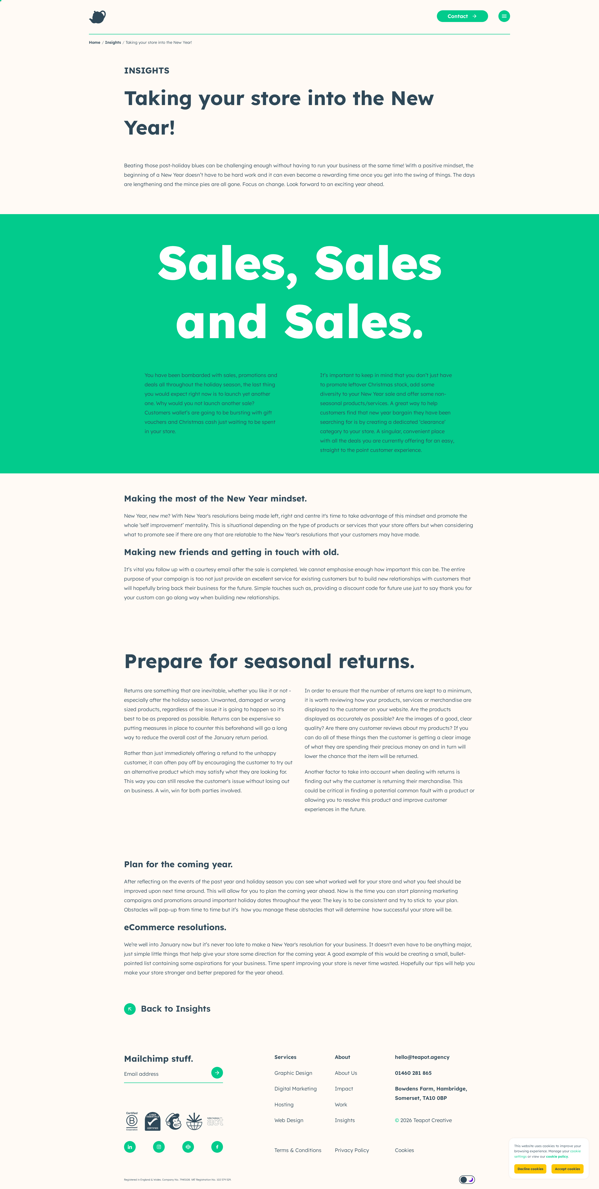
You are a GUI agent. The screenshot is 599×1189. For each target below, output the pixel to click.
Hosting (284, 1104)
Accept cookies (567, 1169)
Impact (344, 1088)
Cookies (404, 1150)
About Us (346, 1073)
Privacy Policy (352, 1150)
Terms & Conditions (297, 1150)
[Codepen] (188, 1148)
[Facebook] (217, 1148)
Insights (113, 42)
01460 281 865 (413, 1073)
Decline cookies (530, 1169)
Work (341, 1104)
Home (94, 42)
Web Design (288, 1120)
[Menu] (504, 16)
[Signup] (217, 1074)
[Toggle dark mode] (467, 1179)
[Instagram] (159, 1148)
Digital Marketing (295, 1088)
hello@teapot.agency (422, 1057)
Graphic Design (293, 1073)
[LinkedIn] (130, 1148)
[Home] (97, 17)
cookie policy (557, 1156)
